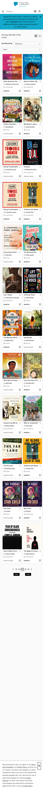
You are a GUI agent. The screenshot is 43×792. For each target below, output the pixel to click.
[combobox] (17, 11)
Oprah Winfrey (30, 297)
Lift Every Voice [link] (29, 295)
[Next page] (31, 569)
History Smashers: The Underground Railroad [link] (11, 124)
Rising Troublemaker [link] (11, 167)
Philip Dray (8, 255)
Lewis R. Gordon (10, 554)
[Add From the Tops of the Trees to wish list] (40, 390)
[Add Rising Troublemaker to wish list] (19, 176)
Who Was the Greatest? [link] (11, 380)
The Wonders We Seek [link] (11, 338)
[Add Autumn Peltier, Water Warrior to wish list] (40, 91)
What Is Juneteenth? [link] (31, 423)
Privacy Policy (22, 767)
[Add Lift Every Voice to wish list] (40, 304)
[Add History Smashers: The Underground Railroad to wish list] (19, 134)
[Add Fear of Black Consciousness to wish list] (19, 560)
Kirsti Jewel (29, 426)
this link (14, 22)
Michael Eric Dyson (31, 169)
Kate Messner (9, 127)
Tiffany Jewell (30, 255)
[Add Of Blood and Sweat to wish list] (40, 219)
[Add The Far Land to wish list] (19, 475)
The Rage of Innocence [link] (31, 551)
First (16, 574)
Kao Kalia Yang (30, 383)
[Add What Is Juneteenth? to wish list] (40, 432)
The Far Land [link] (8, 466)
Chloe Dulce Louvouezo (12, 297)
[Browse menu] (39, 11)
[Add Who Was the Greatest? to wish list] (19, 390)
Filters (5, 49)
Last (28, 574)
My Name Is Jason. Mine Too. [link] (31, 124)
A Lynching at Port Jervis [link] (11, 252)
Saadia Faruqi (9, 340)
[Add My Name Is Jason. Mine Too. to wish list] (40, 134)
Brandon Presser (10, 468)
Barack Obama (9, 426)
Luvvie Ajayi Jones (10, 169)
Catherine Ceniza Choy (12, 84)
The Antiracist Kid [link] (30, 252)
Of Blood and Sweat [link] (31, 210)
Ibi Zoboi (7, 511)
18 (25, 569)
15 (16, 569)
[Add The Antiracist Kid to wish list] (40, 262)
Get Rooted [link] (28, 338)
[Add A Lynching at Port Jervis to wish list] (19, 262)
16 (19, 569)
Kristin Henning (30, 554)
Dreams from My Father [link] (11, 423)
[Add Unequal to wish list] (40, 176)
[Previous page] (13, 569)
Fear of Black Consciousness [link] (11, 551)
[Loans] (35, 11)
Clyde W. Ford (30, 212)
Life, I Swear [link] (8, 295)
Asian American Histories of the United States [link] (11, 81)
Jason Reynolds (30, 127)
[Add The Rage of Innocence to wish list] (40, 560)
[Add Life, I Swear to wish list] (19, 304)
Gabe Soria (8, 383)
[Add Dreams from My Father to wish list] (19, 432)
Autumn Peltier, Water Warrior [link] (31, 81)
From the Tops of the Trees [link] (31, 380)
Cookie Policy (27, 786)
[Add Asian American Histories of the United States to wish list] (19, 91)
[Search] (3, 11)
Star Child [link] (7, 508)
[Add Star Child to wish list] (19, 518)
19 (28, 569)
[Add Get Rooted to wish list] (40, 347)
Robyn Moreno (30, 340)
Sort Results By (7, 44)
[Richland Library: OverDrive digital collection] (21, 4)
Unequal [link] (27, 167)
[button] (36, 37)
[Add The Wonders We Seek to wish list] (19, 347)
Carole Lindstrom (31, 84)
